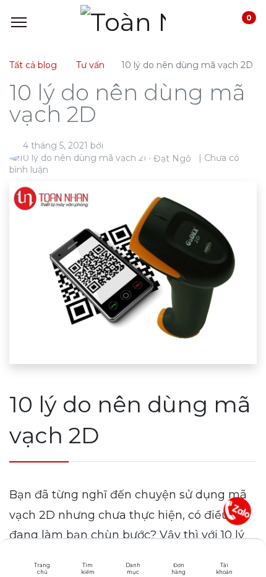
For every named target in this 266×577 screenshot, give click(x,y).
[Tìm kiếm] (87, 555)
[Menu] (19, 22)
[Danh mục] (133, 555)
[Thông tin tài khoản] (224, 555)
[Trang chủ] (42, 555)
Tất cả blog (33, 65)
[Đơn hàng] (178, 555)
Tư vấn (90, 65)
